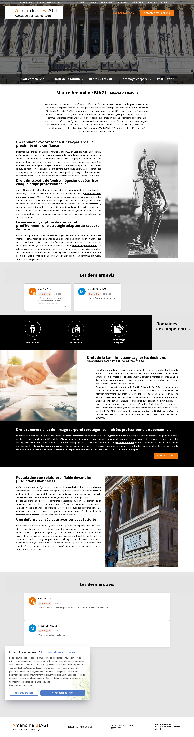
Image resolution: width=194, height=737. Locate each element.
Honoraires (106, 2)
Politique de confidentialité (167, 727)
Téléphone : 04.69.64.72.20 (80, 727)
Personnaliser (25, 692)
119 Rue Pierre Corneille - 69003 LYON (40, 2)
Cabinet (92, 2)
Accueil (80, 2)
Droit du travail (100, 79)
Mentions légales (163, 724)
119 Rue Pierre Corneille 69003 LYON (123, 726)
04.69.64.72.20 (125, 13)
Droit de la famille (67, 79)
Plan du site (160, 729)
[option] (47, 297)
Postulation (166, 79)
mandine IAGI (36, 12)
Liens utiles (138, 2)
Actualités (122, 2)
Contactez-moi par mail (156, 13)
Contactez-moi (166, 455)
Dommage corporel (134, 79)
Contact (152, 2)
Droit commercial (32, 79)
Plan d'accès (167, 2)
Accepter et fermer (64, 692)
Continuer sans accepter (20, 685)
